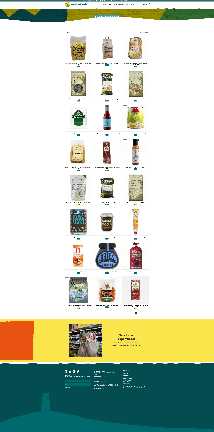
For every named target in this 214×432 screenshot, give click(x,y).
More (110, 4)
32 (144, 312)
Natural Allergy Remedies (121, 4)
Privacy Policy (126, 381)
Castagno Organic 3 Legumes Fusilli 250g (107, 305)
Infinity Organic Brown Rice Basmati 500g (135, 99)
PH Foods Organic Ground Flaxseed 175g (78, 133)
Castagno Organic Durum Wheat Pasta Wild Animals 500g (135, 63)
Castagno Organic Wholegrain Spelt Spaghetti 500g (107, 167)
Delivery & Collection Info (129, 377)
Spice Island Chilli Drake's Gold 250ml (136, 167)
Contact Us (126, 370)
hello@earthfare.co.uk (99, 374)
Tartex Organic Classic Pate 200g (136, 237)
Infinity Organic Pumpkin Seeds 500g (78, 99)
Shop (104, 4)
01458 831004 (97, 376)
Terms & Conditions (127, 380)
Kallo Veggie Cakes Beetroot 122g (136, 271)
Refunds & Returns (127, 378)
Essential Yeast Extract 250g (107, 237)
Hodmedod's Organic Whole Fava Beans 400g (78, 237)
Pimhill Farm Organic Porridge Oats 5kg (107, 63)
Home (66, 28)
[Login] (146, 4)
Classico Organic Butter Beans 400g (136, 133)
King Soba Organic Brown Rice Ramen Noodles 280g (78, 306)
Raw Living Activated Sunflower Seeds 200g (78, 203)
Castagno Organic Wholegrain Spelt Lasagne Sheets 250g (135, 306)
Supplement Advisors (128, 372)
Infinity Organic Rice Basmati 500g (135, 203)
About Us (125, 373)
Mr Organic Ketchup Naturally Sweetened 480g (107, 133)
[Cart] (148, 4)
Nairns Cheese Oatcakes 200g (78, 271)
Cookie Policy (126, 383)
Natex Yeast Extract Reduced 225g (107, 271)
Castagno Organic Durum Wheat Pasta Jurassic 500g (78, 63)
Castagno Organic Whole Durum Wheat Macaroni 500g (78, 167)
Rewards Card (126, 375)
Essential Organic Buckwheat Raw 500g (107, 99)
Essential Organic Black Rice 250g (107, 203)
